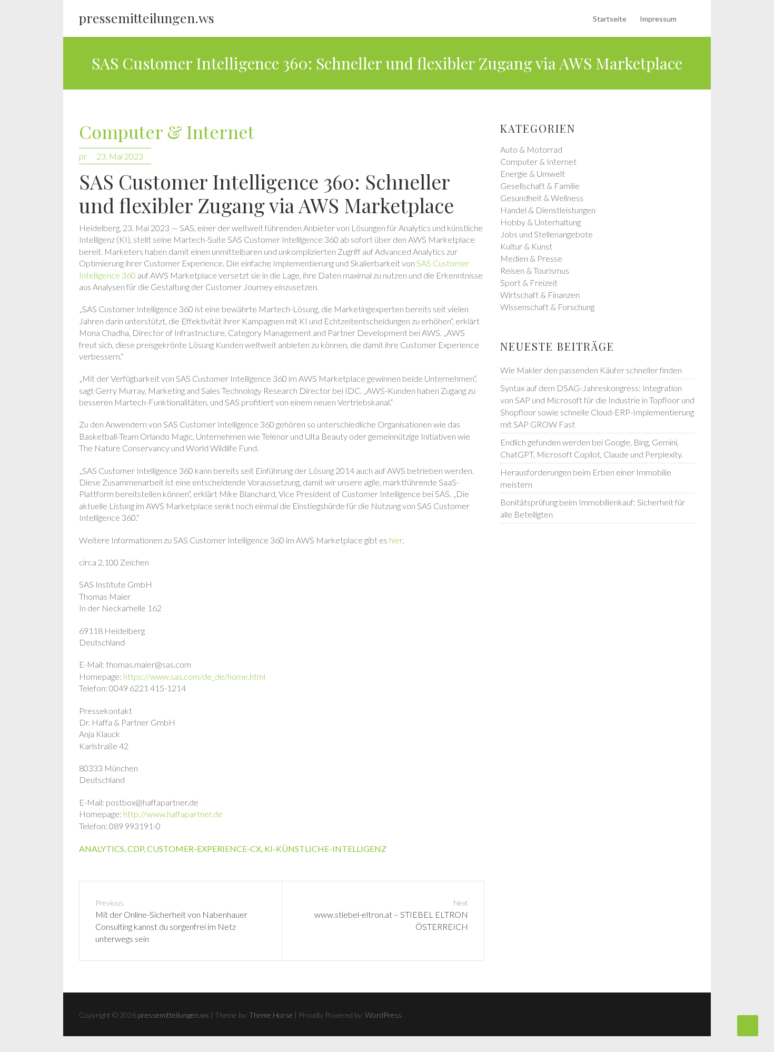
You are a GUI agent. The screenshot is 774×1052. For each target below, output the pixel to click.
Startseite (610, 18)
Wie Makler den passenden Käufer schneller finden (591, 370)
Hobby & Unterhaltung (540, 222)
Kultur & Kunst (526, 246)
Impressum (658, 18)
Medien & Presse (531, 258)
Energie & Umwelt (532, 173)
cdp (135, 848)
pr (83, 156)
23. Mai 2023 (119, 156)
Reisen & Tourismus (534, 270)
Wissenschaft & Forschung (547, 307)
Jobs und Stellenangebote (546, 234)
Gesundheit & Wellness (541, 198)
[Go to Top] (747, 1025)
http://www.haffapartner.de (173, 814)
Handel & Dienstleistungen (548, 210)
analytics (101, 848)
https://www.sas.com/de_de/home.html (194, 676)
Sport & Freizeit (529, 282)
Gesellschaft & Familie (540, 186)
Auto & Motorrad (531, 149)
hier (395, 540)
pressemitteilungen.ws (146, 17)
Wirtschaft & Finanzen (540, 295)
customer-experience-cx (204, 848)
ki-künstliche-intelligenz (325, 848)
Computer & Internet (166, 132)
